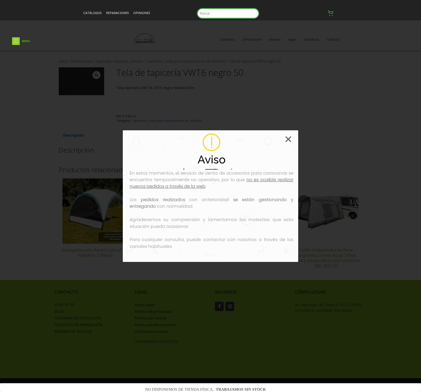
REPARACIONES (117, 13)
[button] (16, 41)
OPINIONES (141, 13)
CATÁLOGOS (92, 13)
